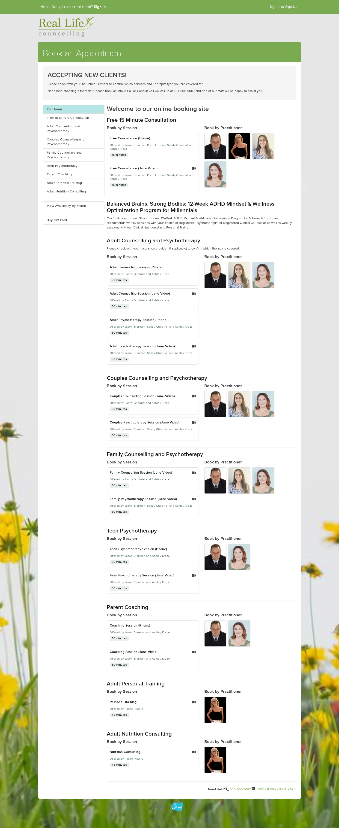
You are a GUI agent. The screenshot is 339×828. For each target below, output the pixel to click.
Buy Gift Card (57, 220)
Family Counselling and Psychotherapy (64, 155)
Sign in (100, 7)
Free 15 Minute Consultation (68, 117)
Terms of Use (132, 818)
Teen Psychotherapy (62, 165)
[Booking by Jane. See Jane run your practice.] (169, 807)
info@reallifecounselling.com (276, 788)
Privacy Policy (155, 818)
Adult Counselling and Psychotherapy (63, 129)
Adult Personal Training (64, 183)
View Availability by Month (66, 205)
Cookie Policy (206, 818)
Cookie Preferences (180, 818)
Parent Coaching (59, 174)
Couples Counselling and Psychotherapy (66, 142)
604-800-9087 (240, 789)
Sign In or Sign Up (283, 7)
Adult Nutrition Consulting (66, 191)
